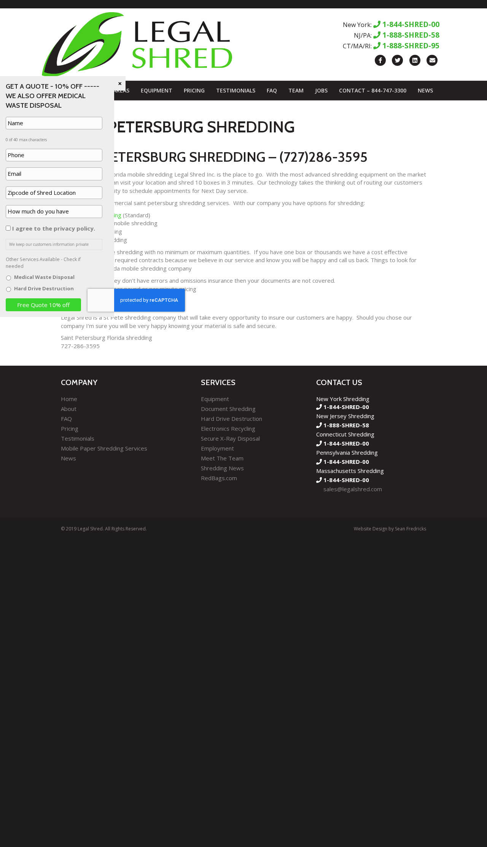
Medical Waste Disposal (44, 277)
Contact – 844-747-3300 (372, 90)
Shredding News (222, 468)
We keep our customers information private (49, 244)
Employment (217, 448)
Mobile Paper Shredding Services (104, 448)
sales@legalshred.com (352, 489)
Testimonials (235, 90)
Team (296, 90)
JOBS (321, 90)
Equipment (156, 90)
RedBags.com (219, 478)
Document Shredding (228, 408)
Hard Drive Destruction (231, 418)
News (425, 90)
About (68, 408)
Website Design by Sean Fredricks (390, 528)
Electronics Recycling (228, 428)
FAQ (272, 90)
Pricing (194, 90)
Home (69, 399)
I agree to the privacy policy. (53, 228)
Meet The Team (222, 458)
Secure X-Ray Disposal (230, 438)
